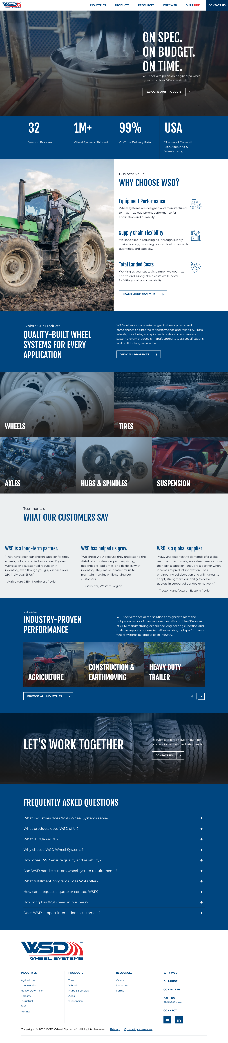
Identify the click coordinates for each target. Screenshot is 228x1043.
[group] (53, 664)
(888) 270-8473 (172, 1001)
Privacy (115, 1029)
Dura (193, 5)
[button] (192, 696)
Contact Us (217, 5)
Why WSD (170, 972)
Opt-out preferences (138, 1029)
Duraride (170, 981)
